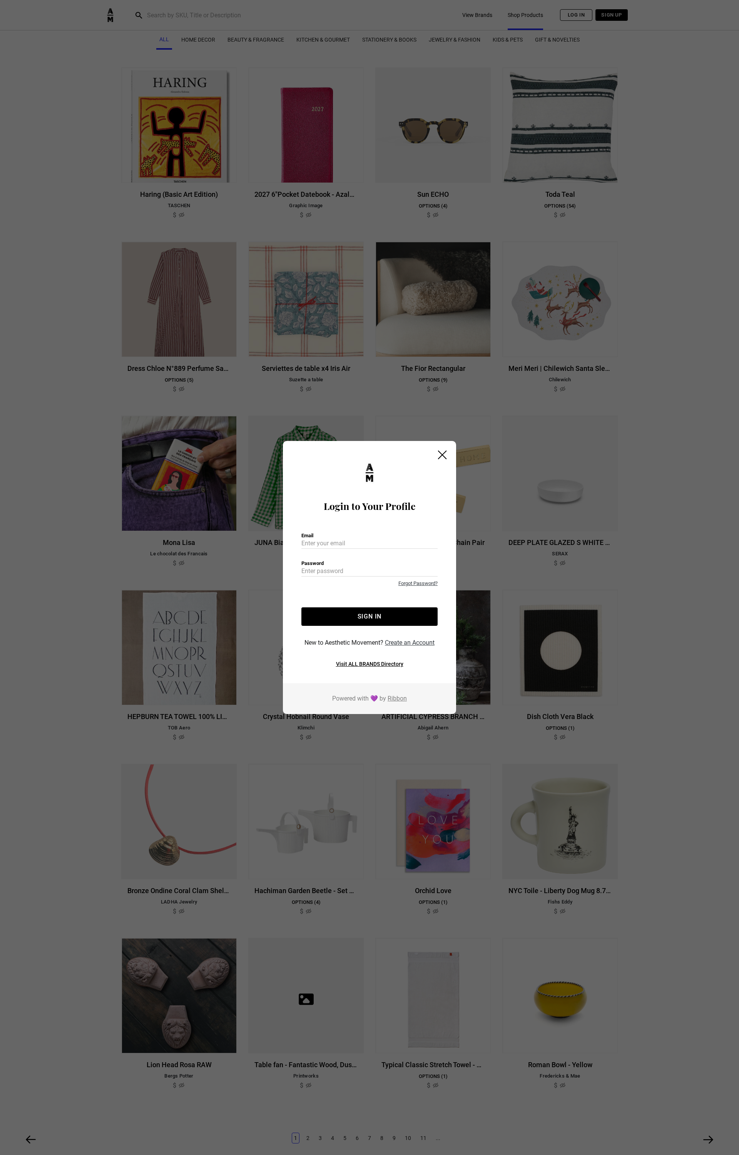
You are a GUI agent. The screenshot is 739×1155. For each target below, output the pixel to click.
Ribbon (397, 698)
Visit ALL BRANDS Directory (369, 664)
